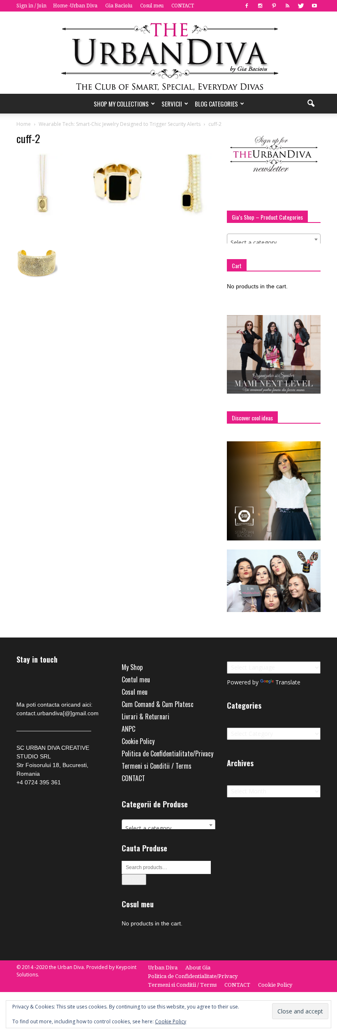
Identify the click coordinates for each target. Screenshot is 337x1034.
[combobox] (274, 239)
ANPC (128, 729)
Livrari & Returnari (145, 716)
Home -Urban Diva (75, 6)
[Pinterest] (274, 6)
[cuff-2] (115, 214)
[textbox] (273, 242)
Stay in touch (37, 659)
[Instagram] (260, 6)
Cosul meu (152, 6)
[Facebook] (246, 6)
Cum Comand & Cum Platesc (158, 704)
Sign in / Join (31, 6)
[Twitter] (301, 6)
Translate (287, 682)
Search (134, 879)
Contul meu (136, 679)
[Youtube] (314, 6)
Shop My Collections (121, 103)
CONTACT (182, 6)
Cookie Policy (138, 741)
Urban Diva (163, 967)
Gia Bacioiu (118, 6)
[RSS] (287, 6)
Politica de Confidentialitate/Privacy (167, 753)
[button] (311, 104)
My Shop (132, 667)
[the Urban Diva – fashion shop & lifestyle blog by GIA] (168, 53)
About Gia (197, 967)
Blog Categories (216, 103)
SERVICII (172, 103)
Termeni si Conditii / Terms (157, 766)
